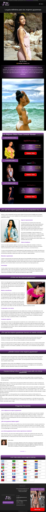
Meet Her (37, 509)
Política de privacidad (23, 491)
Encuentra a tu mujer (8, 502)
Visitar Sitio (30, 153)
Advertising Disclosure (29, 0)
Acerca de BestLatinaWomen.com (22, 488)
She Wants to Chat (37, 489)
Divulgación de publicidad (22, 490)
